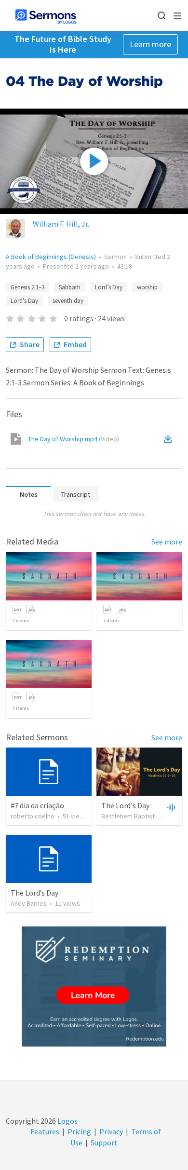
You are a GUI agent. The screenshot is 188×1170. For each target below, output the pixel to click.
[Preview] (170, 807)
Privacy (111, 1131)
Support (104, 1142)
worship (147, 287)
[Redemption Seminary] (94, 986)
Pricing (79, 1131)
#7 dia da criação (37, 805)
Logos (67, 1121)
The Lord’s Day (34, 893)
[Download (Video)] (169, 439)
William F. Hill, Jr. (61, 224)
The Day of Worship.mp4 (73, 439)
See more (166, 541)
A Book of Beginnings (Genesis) (51, 256)
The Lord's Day (125, 805)
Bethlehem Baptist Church (138, 816)
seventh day (68, 301)
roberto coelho (32, 816)
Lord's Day (24, 301)
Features (44, 1131)
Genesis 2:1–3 (27, 287)
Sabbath (70, 287)
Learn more (150, 44)
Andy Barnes (29, 903)
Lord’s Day (108, 287)
